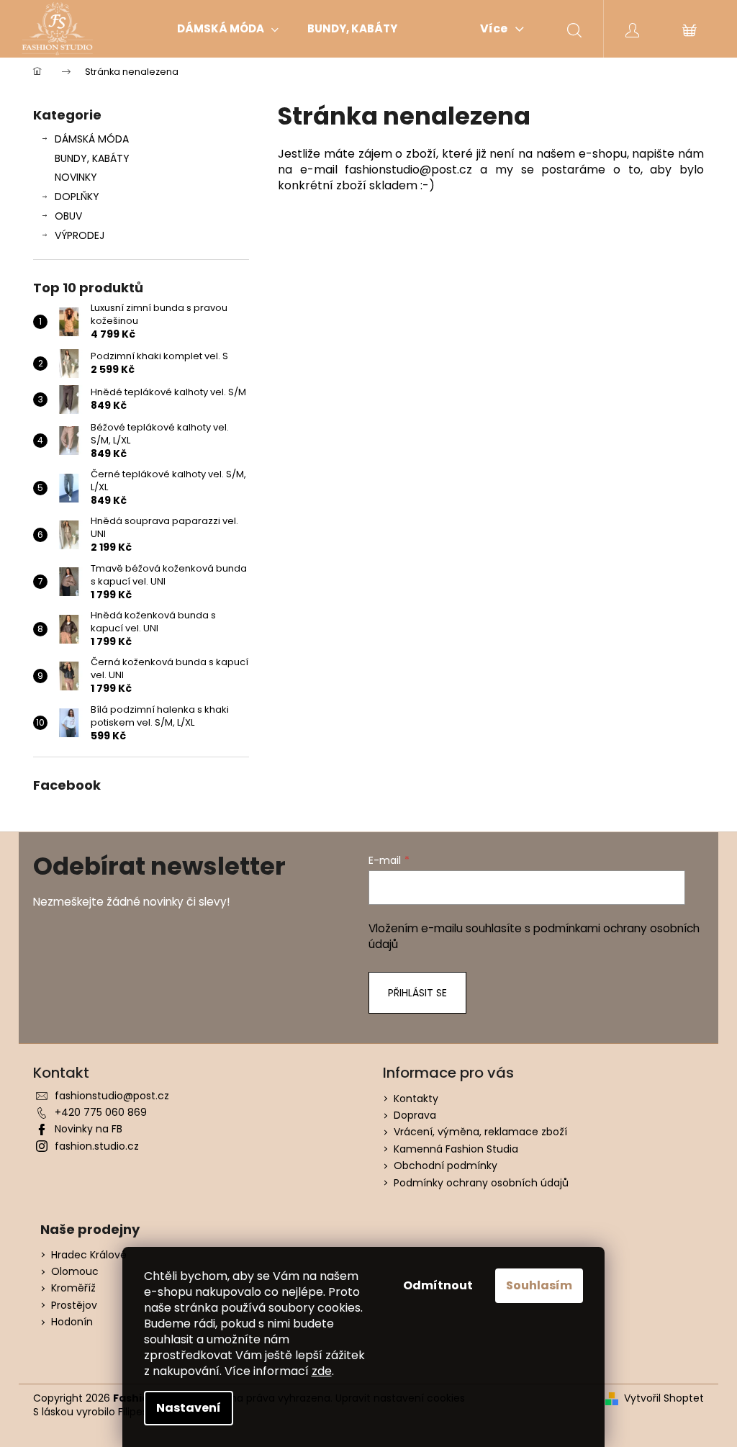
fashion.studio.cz (97, 1146)
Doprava (415, 1115)
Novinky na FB (88, 1129)
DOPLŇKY (77, 196)
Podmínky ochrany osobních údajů (481, 1183)
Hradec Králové (89, 1255)
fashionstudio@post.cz (112, 1095)
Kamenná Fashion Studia (456, 1149)
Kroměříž (73, 1288)
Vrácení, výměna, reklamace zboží (480, 1131)
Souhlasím (539, 1285)
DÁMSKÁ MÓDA (92, 139)
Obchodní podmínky (445, 1165)
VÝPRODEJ (79, 235)
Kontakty (416, 1098)
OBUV (68, 216)
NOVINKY (76, 177)
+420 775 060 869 (101, 1112)
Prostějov (74, 1305)
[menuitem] (228, 29)
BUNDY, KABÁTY (92, 158)
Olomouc (75, 1272)
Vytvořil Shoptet (664, 1398)
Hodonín (72, 1322)
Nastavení (188, 1407)
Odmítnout (438, 1285)
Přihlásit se (417, 993)
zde (322, 1371)
